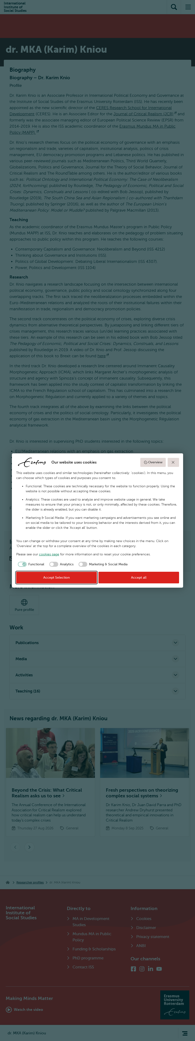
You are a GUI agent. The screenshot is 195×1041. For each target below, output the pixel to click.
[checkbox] (30, 564)
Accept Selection (56, 577)
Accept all (138, 577)
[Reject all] (173, 462)
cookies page (49, 554)
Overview (155, 462)
